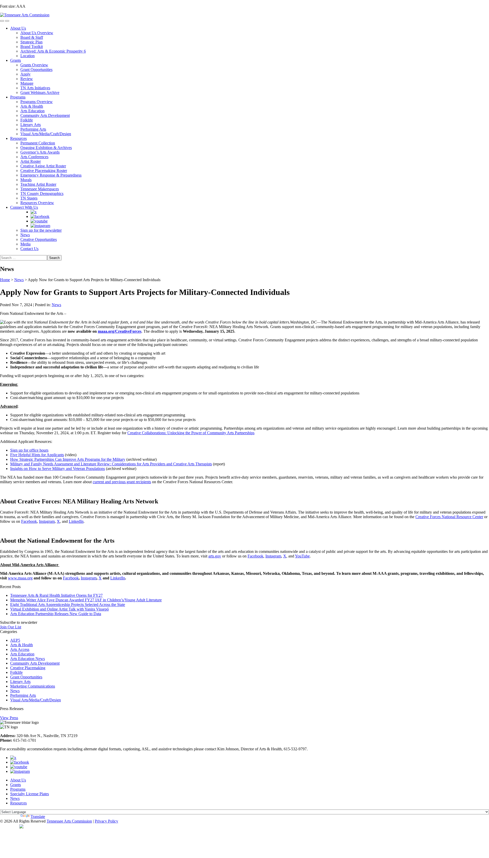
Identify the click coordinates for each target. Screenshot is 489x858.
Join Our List (10, 627)
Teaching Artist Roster (38, 184)
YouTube (302, 556)
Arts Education (32, 111)
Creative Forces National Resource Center (449, 517)
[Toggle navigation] (2, 21)
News (25, 235)
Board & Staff (31, 37)
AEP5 (15, 640)
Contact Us (29, 248)
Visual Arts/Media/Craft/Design (45, 134)
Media (25, 244)
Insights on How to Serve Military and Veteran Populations (57, 468)
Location (27, 56)
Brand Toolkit (31, 46)
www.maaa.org (20, 578)
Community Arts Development (45, 115)
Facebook (29, 521)
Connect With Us (24, 207)
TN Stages (28, 198)
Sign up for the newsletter (41, 230)
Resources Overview (37, 203)
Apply (25, 74)
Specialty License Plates (29, 794)
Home (5, 280)
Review (26, 79)
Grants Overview (34, 65)
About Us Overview (36, 33)
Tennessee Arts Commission (69, 821)
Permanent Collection (37, 143)
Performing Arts (33, 129)
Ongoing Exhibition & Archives (46, 147)
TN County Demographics (41, 193)
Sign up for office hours (29, 450)
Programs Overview (36, 102)
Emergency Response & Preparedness (51, 175)
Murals (26, 180)
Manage (26, 83)
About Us (18, 28)
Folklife (26, 120)
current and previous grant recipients (122, 482)
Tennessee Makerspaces (39, 189)
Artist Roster (30, 161)
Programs (17, 97)
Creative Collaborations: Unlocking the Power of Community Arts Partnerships (190, 433)
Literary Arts (30, 124)
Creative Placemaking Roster (43, 170)
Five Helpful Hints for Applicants (37, 455)
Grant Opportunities (36, 69)
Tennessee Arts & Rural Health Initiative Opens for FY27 (56, 595)
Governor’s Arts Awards (40, 152)
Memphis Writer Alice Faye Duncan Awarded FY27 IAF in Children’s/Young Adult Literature (86, 600)
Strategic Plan (31, 42)
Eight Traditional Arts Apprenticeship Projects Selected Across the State (67, 604)
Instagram (47, 521)
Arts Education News (27, 658)
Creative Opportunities (38, 239)
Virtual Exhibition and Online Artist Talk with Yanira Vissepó (59, 609)
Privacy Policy (106, 821)
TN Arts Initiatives (35, 88)
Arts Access (19, 649)
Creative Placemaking (27, 668)
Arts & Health (31, 106)
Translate (38, 816)
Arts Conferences (34, 157)
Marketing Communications (32, 686)
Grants (15, 60)
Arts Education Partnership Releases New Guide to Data (55, 614)
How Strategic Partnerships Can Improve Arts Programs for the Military (67, 459)
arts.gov (214, 556)
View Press (9, 718)
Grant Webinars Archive (39, 92)
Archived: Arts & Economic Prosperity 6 (53, 51)
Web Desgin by (9, 826)
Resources (18, 138)
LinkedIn (76, 521)
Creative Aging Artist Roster (43, 166)
